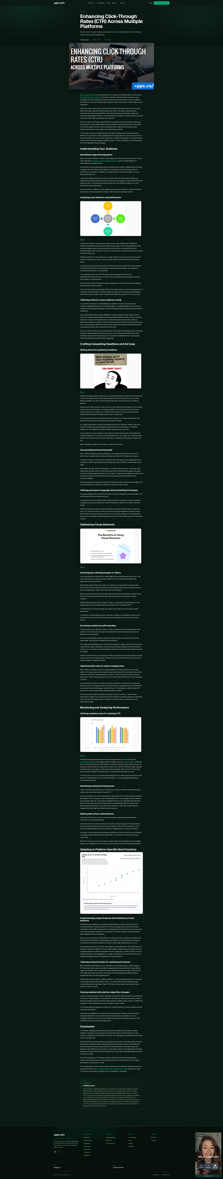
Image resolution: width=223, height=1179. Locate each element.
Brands (114, 3)
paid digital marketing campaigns (90, 97)
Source (82, 240)
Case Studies (101, 3)
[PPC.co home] (59, 3)
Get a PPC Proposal (161, 3)
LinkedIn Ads (87, 1143)
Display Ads (87, 1149)
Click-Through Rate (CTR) (88, 95)
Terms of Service (165, 1175)
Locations (131, 1146)
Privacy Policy (156, 1175)
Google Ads (87, 1137)
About (130, 1140)
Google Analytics (128, 762)
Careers (130, 1143)
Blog (108, 3)
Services (90, 3)
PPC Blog (153, 1137)
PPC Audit (108, 1140)
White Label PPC (110, 1143)
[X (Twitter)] (59, 1151)
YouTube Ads (87, 1152)
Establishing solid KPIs (87, 762)
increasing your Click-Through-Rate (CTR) (105, 161)
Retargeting (87, 1155)
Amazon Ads (87, 1146)
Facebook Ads (88, 1140)
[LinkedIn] (55, 1151)
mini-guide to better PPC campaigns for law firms (112, 1069)
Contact (122, 3)
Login (150, 3)
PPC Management (111, 1137)
